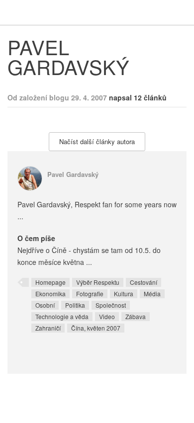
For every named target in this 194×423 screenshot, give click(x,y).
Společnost (111, 305)
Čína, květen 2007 (95, 328)
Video (107, 316)
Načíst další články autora (97, 141)
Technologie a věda (62, 316)
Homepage (50, 282)
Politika (75, 305)
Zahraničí (48, 328)
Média (152, 293)
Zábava (135, 316)
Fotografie (89, 293)
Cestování (143, 282)
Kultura (123, 293)
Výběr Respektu (97, 282)
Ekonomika (50, 293)
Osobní (45, 305)
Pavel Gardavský (72, 174)
